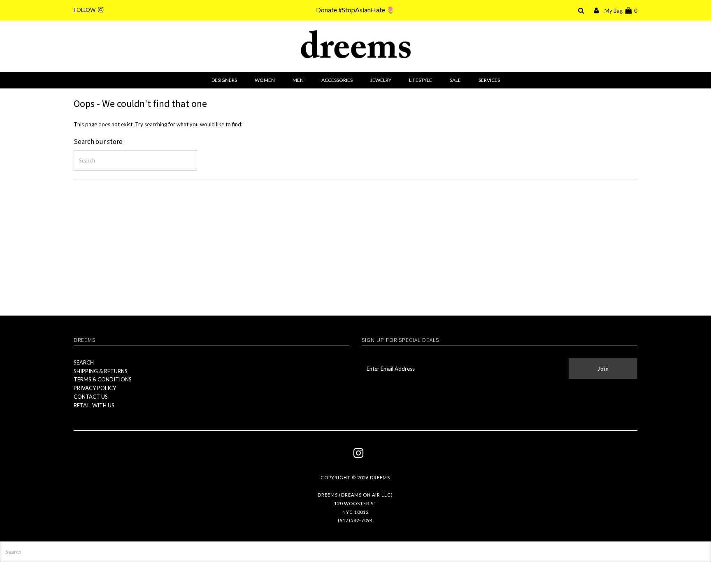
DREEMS (380, 477)
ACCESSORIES (337, 80)
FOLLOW (86, 10)
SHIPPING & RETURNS (101, 371)
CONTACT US (91, 396)
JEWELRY (380, 80)
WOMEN (265, 80)
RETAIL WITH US (94, 405)
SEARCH (84, 362)
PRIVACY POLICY (95, 388)
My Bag (620, 10)
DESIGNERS (224, 80)
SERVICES (489, 80)
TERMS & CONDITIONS (103, 379)
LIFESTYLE (420, 80)
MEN (298, 80)
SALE (455, 80)
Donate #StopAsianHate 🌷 (355, 10)
